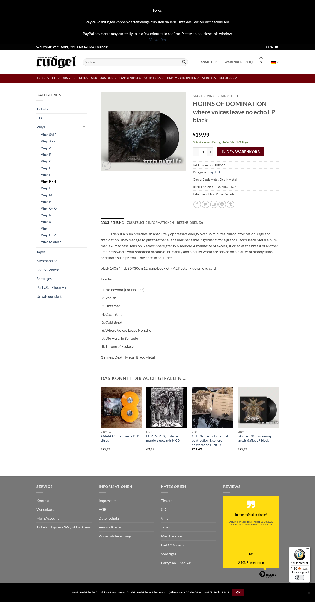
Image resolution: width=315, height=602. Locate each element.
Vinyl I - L (47, 188)
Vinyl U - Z (48, 235)
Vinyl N (46, 202)
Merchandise (102, 78)
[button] (209, 62)
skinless (209, 78)
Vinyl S (46, 222)
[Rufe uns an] (271, 47)
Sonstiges (152, 78)
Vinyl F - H (48, 181)
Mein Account (47, 518)
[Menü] (307, 549)
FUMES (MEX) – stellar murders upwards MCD (163, 438)
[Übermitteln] (184, 62)
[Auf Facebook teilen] (197, 204)
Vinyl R (46, 215)
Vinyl (67, 78)
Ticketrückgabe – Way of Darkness (63, 527)
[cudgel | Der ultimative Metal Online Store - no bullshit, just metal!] (56, 62)
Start (197, 96)
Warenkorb (45, 509)
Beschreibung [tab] (112, 222)
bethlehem (228, 78)
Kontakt (43, 500)
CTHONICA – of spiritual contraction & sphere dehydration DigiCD (210, 440)
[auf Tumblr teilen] (230, 204)
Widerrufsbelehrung (115, 536)
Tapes (83, 78)
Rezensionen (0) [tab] (190, 222)
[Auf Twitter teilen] (205, 204)
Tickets (42, 78)
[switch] (299, 577)
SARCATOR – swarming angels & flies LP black (254, 438)
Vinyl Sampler (51, 242)
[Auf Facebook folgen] (263, 47)
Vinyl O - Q (49, 208)
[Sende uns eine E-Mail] (267, 47)
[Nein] (309, 594)
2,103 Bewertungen (251, 562)
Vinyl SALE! (49, 134)
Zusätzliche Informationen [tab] (150, 222)
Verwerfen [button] (157, 39)
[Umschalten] (84, 127)
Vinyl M (46, 195)
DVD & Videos (130, 78)
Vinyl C (46, 161)
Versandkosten (111, 527)
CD (54, 78)
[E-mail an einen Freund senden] (214, 204)
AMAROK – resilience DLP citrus (120, 438)
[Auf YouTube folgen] (276, 47)
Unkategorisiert (49, 296)
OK (238, 592)
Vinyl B (46, 154)
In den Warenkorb (241, 152)
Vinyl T (46, 228)
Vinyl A (46, 148)
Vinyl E (46, 175)
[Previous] (101, 423)
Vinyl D (46, 168)
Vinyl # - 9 (48, 141)
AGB (102, 509)
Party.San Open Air (183, 78)
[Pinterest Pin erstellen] (222, 204)
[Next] (278, 423)
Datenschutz (109, 518)
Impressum (107, 500)
